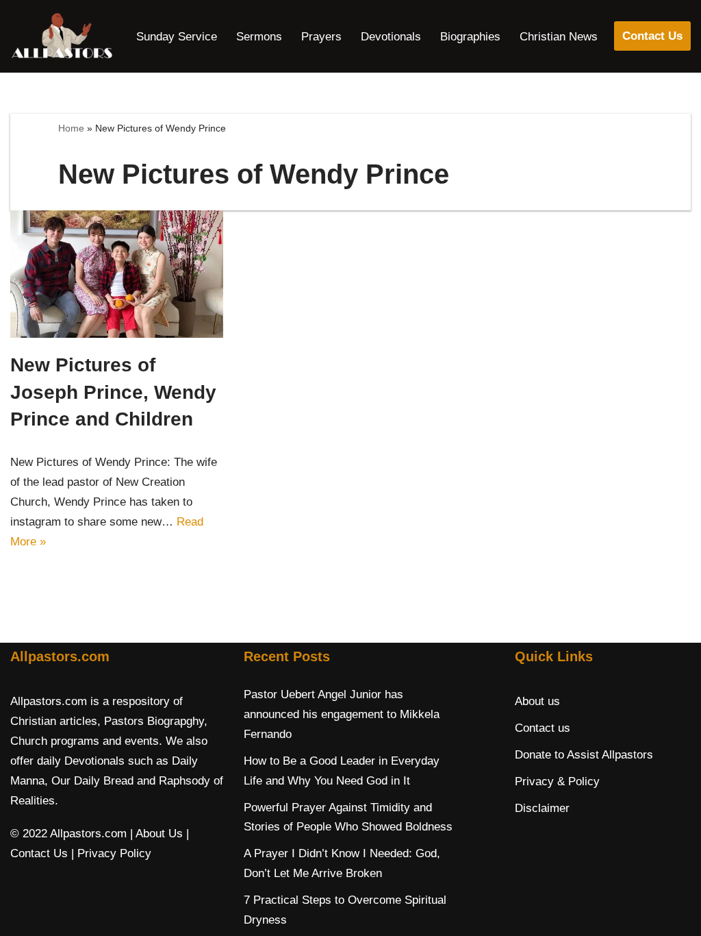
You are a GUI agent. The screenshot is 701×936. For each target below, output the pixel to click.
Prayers (321, 36)
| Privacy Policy (111, 853)
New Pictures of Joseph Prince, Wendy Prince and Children (113, 391)
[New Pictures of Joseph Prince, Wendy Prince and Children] (116, 274)
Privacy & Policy (557, 781)
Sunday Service (176, 36)
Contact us (542, 728)
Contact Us (652, 35)
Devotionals (391, 36)
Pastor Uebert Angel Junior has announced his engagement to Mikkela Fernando (341, 714)
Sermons (259, 36)
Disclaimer (542, 808)
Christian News (559, 36)
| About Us (156, 833)
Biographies (470, 36)
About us (537, 701)
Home (71, 128)
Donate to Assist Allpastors (584, 754)
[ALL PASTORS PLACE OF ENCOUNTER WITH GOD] (61, 36)
